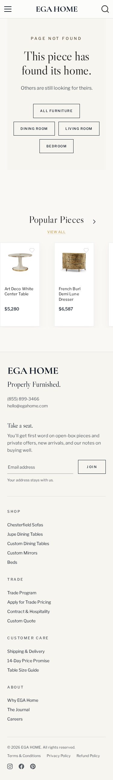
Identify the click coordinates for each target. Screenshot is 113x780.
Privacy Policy (59, 755)
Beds (12, 562)
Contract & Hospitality (28, 611)
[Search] (105, 9)
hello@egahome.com (27, 405)
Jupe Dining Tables (25, 534)
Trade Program (21, 592)
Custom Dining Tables (28, 543)
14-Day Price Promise (28, 660)
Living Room (79, 129)
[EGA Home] (57, 9)
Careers (15, 718)
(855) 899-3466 (23, 398)
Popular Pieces (56, 219)
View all (56, 232)
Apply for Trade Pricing (29, 602)
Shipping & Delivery (26, 651)
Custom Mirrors (22, 552)
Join (92, 467)
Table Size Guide (23, 669)
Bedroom (56, 146)
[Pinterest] (33, 766)
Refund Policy (88, 755)
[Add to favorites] (32, 250)
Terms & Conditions (24, 755)
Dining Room (34, 129)
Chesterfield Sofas (25, 524)
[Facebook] (21, 766)
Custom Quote (21, 620)
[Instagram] (10, 766)
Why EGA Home (22, 700)
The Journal (18, 709)
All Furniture (56, 111)
